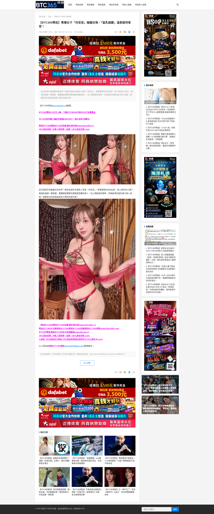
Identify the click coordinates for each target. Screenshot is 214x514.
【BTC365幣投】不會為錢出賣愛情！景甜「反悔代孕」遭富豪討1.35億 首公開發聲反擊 (87, 492)
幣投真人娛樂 (140, 5)
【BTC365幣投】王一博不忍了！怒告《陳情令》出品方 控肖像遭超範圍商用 (120, 492)
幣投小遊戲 (126, 5)
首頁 (70, 5)
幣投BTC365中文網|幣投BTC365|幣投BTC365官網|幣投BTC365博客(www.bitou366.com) (79, 329)
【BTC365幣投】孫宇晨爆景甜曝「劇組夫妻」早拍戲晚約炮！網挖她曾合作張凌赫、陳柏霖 (54, 492)
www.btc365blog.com (74, 346)
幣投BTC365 (48, 32)
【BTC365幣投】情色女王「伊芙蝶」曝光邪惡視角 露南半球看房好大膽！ (161, 145)
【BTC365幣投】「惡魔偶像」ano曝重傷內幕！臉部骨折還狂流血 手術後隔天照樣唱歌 (86, 460)
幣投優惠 (90, 5)
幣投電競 (101, 5)
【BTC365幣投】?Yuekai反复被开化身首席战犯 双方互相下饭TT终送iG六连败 (160, 121)
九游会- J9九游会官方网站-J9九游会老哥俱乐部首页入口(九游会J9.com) (71, 339)
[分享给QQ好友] (129, 32)
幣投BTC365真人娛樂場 (62, 16)
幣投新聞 (79, 5)
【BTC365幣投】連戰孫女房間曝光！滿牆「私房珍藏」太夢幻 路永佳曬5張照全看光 (54, 460)
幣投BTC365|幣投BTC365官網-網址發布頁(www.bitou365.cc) (66, 126)
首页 (49, 16)
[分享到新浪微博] (120, 32)
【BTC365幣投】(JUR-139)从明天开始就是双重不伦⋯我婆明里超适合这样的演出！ (161, 278)
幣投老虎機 (113, 5)
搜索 (175, 509)
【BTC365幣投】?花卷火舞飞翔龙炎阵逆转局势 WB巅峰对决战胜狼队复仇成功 (160, 269)
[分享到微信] (125, 32)
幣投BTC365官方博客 (48, 509)
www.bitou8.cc (59, 106)
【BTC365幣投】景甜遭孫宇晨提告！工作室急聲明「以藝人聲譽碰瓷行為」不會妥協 (120, 460)
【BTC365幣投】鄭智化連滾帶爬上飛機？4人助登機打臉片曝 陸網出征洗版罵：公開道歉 (161, 136)
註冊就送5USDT (79, 509)
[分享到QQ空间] (133, 32)
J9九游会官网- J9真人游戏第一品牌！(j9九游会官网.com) (64, 129)
